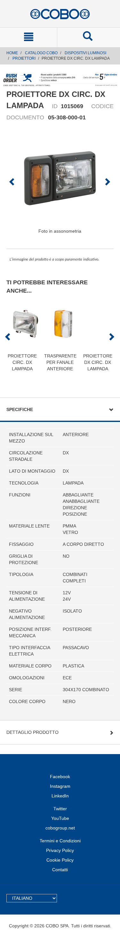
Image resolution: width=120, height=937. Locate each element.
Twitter (60, 808)
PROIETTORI (24, 58)
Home (12, 53)
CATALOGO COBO (41, 53)
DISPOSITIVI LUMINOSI (85, 53)
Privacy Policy (60, 850)
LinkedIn (60, 795)
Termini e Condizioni (60, 840)
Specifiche (19, 409)
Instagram (60, 786)
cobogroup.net (60, 827)
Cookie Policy (60, 860)
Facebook (60, 776)
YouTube (60, 818)
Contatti (60, 869)
